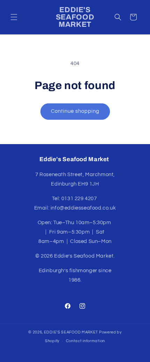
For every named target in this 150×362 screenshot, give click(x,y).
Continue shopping (75, 111)
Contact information (85, 341)
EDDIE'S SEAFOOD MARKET (71, 332)
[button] (14, 17)
